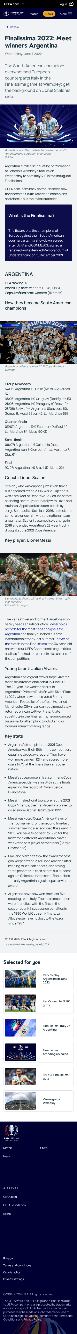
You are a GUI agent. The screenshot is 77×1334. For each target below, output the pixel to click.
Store (44, 1148)
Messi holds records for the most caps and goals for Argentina (36, 629)
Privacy (8, 1258)
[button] (65, 14)
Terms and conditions (17, 1265)
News (7, 1156)
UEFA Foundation (14, 1205)
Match (7, 1148)
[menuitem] (34, 14)
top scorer (38, 653)
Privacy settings (13, 1279)
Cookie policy (12, 1272)
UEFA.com (10, 1197)
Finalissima (13, 13)
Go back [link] (14, 27)
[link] (34, 14)
